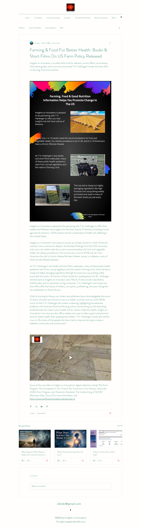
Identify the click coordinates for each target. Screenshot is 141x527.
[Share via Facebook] (31, 406)
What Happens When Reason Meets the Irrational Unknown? (33, 453)
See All (119, 426)
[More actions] (110, 43)
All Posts (22, 28)
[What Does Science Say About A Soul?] (70, 439)
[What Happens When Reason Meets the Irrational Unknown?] (35, 439)
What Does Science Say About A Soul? (70, 453)
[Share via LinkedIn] (42, 406)
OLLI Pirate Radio (35, 28)
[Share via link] (47, 406)
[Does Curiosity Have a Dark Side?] (106, 439)
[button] (119, 28)
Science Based (50, 28)
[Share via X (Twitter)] (36, 406)
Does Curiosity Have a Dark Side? (104, 453)
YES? (61, 28)
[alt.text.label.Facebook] (121, 17)
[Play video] (70, 358)
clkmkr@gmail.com (69, 504)
